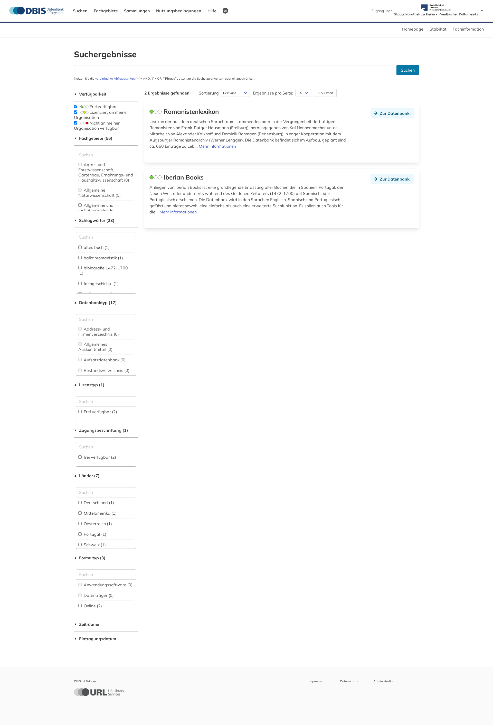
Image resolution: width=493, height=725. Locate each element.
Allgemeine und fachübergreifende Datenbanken (95, 210)
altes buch (96, 247)
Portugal (94, 534)
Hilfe (211, 10)
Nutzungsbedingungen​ (178, 10)
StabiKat (438, 29)
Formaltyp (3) (90, 557)
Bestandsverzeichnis (106, 370)
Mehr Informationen (217, 146)
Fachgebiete (106, 10)
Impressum (317, 681)
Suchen (80, 10)
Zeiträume (86, 624)
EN (225, 10)
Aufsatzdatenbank (104, 359)
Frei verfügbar (103, 106)
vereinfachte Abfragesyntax (115, 78)
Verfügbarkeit (90, 94)
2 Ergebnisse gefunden (166, 93)
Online (92, 605)
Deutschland (98, 502)
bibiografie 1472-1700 (103, 270)
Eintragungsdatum (95, 638)
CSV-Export (325, 93)
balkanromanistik (103, 257)
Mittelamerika (100, 513)
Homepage (412, 29)
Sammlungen (137, 10)
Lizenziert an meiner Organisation (101, 115)
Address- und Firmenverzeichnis (98, 331)
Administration (383, 681)
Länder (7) (87, 475)
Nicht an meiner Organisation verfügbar (97, 125)
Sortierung (209, 93)
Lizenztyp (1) (89, 384)
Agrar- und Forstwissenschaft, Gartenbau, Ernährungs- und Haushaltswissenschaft (105, 172)
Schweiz (94, 544)
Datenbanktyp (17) (95, 302)
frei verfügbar (99, 457)
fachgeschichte (101, 283)
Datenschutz (349, 681)
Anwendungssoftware (107, 584)
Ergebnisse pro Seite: (273, 93)
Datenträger (98, 595)
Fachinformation (468, 29)
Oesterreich (97, 523)
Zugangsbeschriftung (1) (101, 430)
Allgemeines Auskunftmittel (95, 347)
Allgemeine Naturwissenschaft (99, 192)
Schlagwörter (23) (94, 220)
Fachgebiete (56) (93, 138)
